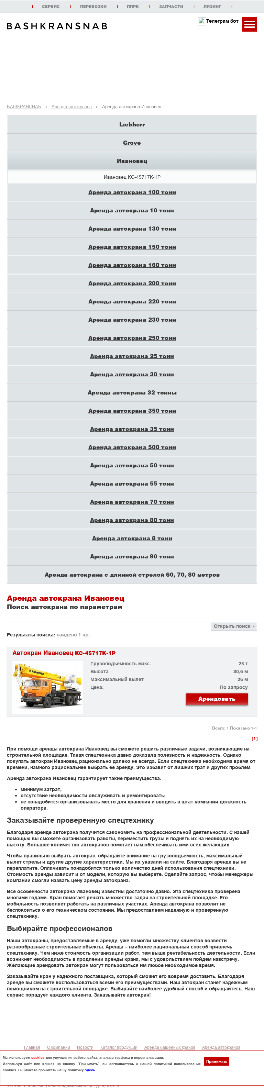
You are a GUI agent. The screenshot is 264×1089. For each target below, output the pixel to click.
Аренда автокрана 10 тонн (132, 210)
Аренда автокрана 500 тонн (132, 447)
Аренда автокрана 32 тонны (132, 392)
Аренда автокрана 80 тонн (132, 519)
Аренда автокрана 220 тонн (132, 301)
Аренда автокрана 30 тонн (132, 374)
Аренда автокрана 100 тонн (132, 192)
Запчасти (171, 6)
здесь (90, 1070)
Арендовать (216, 698)
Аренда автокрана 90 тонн (132, 556)
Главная (32, 1047)
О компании (58, 1047)
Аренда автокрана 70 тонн (132, 501)
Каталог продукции (119, 1047)
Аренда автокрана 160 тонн (132, 264)
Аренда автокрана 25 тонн (132, 355)
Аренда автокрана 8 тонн (132, 538)
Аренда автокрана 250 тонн (132, 337)
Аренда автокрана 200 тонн (132, 283)
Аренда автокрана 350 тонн (132, 410)
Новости (85, 1047)
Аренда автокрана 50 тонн (132, 465)
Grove (132, 142)
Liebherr (132, 124)
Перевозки (93, 6)
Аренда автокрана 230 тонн (132, 319)
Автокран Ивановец (64, 652)
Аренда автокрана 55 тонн (132, 483)
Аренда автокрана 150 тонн (132, 246)
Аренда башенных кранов (169, 1047)
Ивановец (132, 160)
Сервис (51, 6)
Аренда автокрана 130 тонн (132, 228)
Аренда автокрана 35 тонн (132, 428)
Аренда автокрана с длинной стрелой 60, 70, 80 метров (132, 574)
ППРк (133, 6)
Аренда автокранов (221, 1047)
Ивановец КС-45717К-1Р (132, 177)
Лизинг (212, 6)
